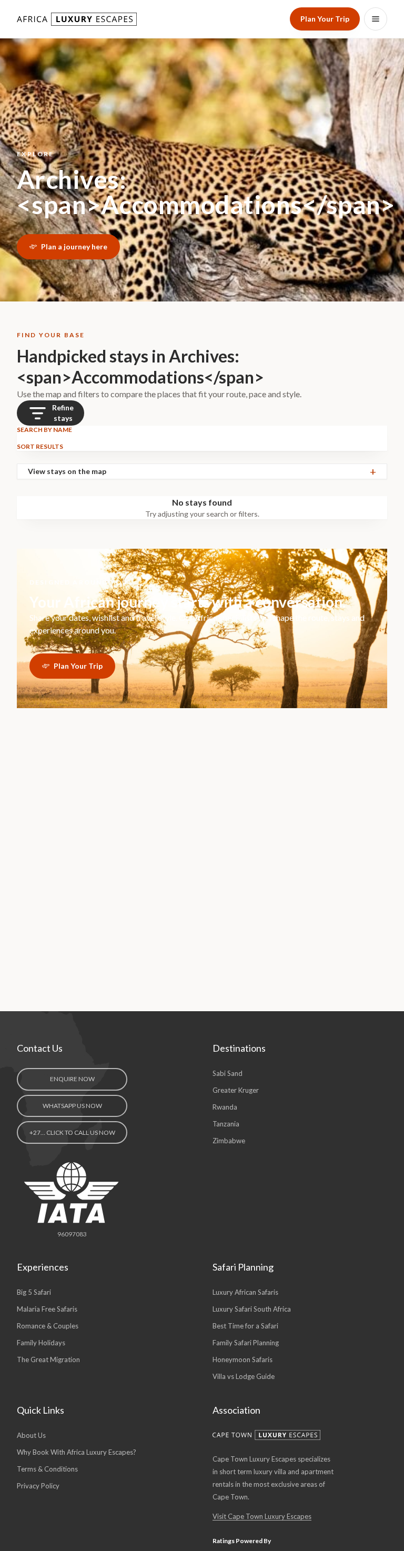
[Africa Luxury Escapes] (78, 19)
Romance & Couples (47, 1326)
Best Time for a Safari (245, 1326)
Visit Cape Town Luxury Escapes (262, 1516)
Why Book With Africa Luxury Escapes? (76, 1452)
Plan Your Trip (324, 18)
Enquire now (72, 1079)
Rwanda (225, 1107)
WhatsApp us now (72, 1106)
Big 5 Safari (34, 1292)
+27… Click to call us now (72, 1132)
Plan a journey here (74, 246)
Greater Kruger (236, 1090)
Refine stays (63, 412)
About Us (31, 1435)
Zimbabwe (229, 1140)
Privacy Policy (38, 1486)
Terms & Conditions (47, 1469)
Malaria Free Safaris (47, 1309)
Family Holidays (41, 1342)
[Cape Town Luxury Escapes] (266, 1435)
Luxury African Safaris (245, 1292)
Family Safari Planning (246, 1342)
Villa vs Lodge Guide (244, 1376)
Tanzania (226, 1124)
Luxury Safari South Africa (252, 1309)
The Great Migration (48, 1359)
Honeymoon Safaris (242, 1359)
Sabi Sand (228, 1073)
